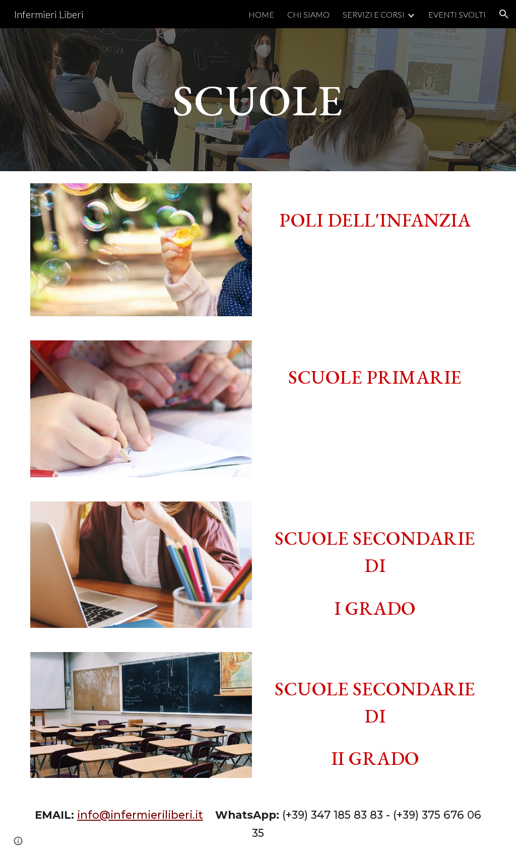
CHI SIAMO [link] (308, 14)
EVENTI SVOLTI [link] (457, 14)
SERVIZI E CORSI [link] (374, 14)
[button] (504, 14)
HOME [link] (261, 14)
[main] (258, 99)
